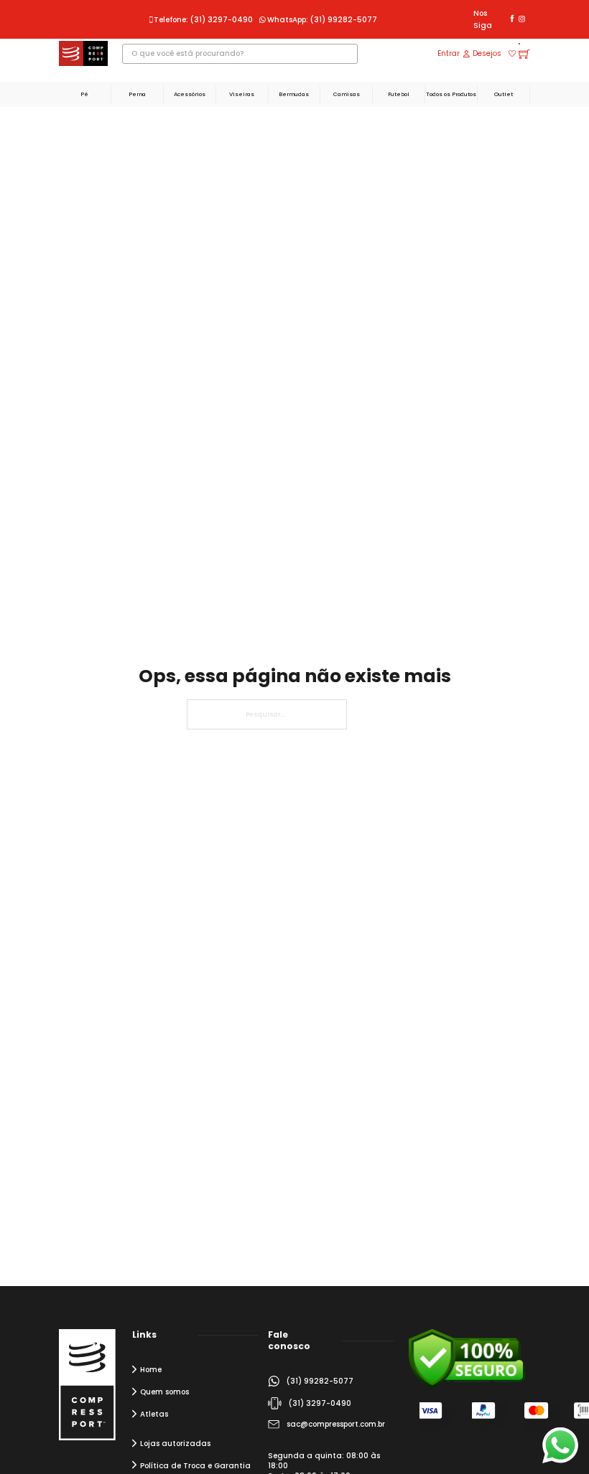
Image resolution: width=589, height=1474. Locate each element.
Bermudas (294, 94)
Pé (84, 94)
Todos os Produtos (451, 94)
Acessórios (189, 94)
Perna (137, 94)
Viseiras (241, 94)
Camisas (346, 94)
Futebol (398, 94)
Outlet (503, 94)
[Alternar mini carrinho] (524, 54)
